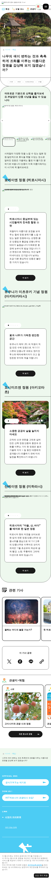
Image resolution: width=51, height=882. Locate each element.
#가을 (40, 81)
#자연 (19, 81)
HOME (7, 50)
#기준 (11, 81)
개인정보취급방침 (35, 865)
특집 (14, 50)
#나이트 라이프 (29, 81)
